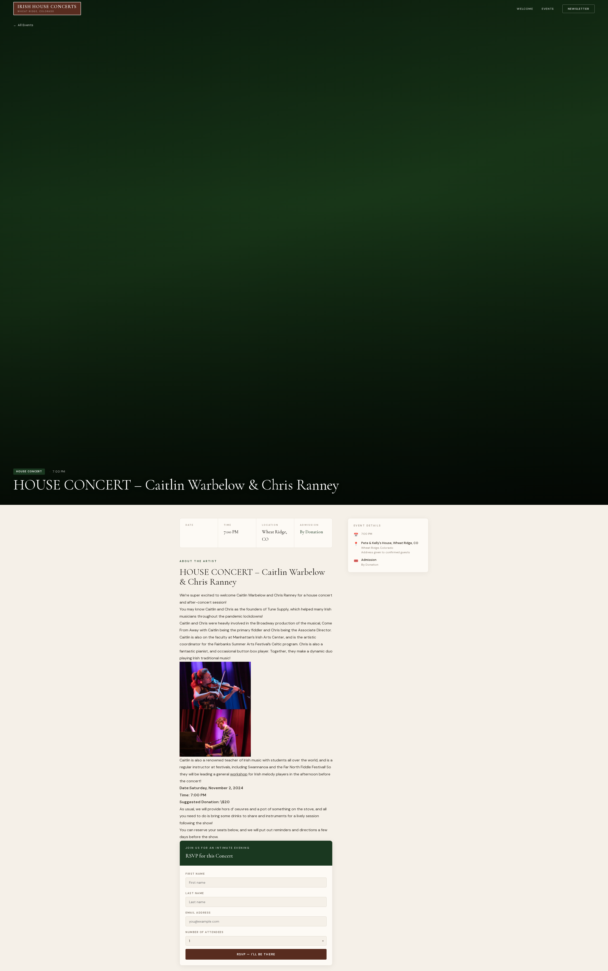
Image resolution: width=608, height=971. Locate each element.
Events (548, 9)
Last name (194, 893)
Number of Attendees (204, 932)
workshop (238, 774)
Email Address (198, 912)
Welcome (525, 9)
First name (195, 873)
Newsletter (578, 9)
